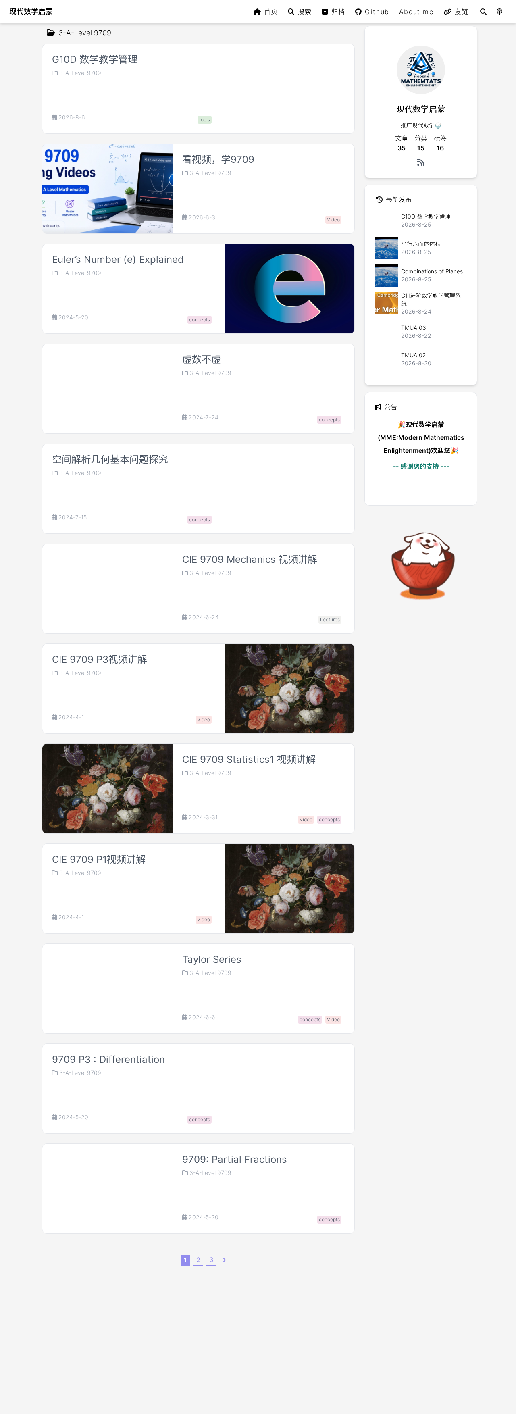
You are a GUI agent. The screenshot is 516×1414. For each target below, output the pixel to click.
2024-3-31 (203, 817)
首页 (271, 12)
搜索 (305, 12)
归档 (338, 12)
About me (416, 12)
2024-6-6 (202, 1017)
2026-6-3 (202, 217)
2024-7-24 (203, 417)
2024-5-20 (73, 317)
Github (377, 12)
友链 (462, 12)
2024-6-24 (204, 617)
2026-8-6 (71, 117)
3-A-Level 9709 (80, 72)
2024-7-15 (72, 517)
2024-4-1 (71, 717)
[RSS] (420, 162)
